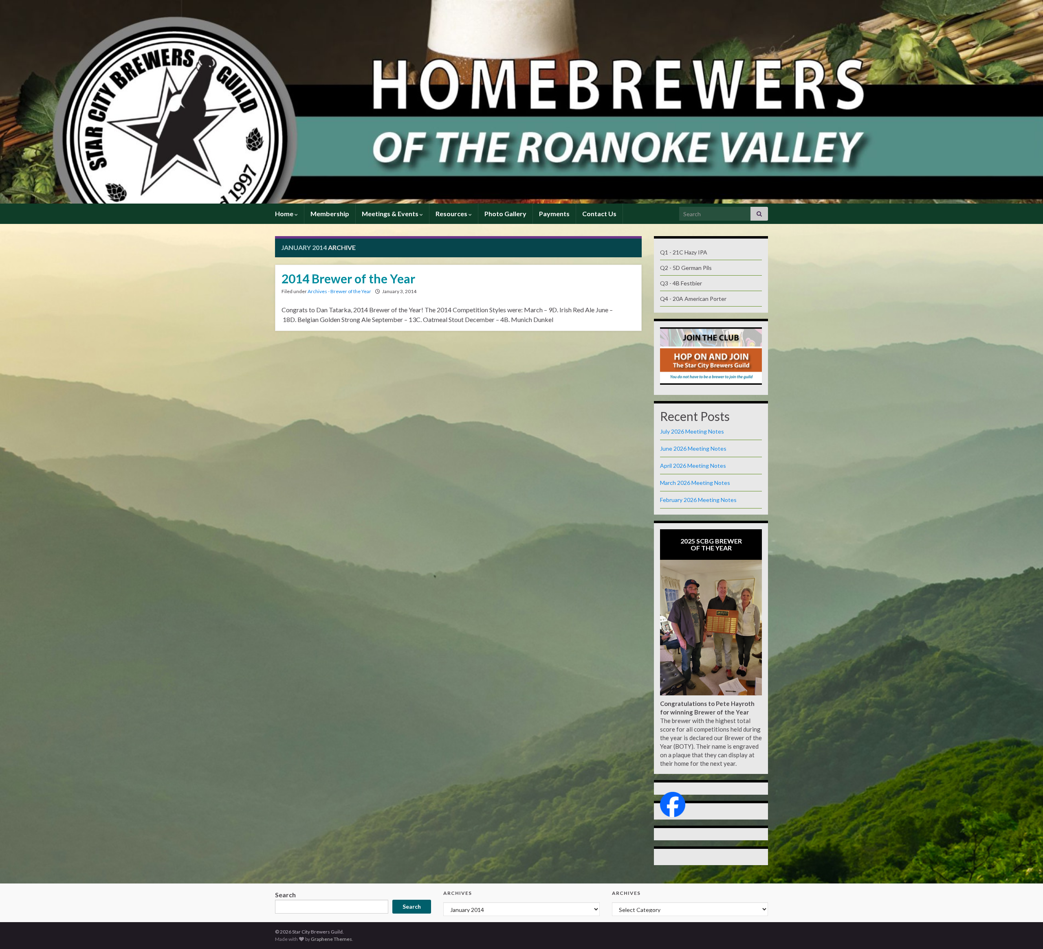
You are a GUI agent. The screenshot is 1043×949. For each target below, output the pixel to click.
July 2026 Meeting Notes (692, 431)
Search (285, 895)
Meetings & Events (391, 213)
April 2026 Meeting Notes (693, 465)
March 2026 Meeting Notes (695, 482)
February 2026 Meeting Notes (698, 499)
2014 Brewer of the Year (348, 278)
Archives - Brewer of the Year (339, 291)
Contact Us (599, 213)
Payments (554, 213)
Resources (452, 213)
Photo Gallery (505, 213)
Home (285, 213)
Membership (329, 213)
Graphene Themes (331, 939)
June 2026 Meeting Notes (693, 448)
